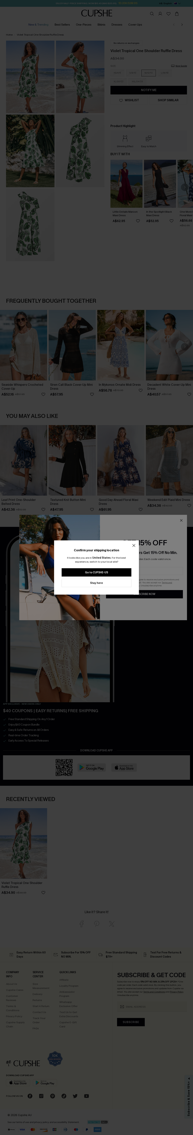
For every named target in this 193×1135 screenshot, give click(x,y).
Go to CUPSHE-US (96, 572)
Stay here (96, 583)
